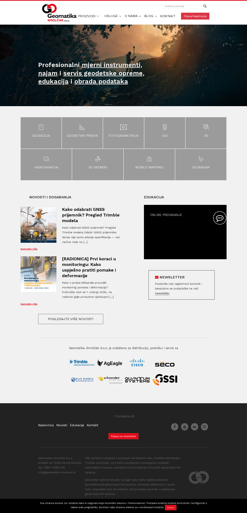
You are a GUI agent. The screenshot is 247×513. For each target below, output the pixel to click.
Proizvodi (87, 16)
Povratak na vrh (124, 415)
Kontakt (167, 16)
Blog (149, 16)
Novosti (61, 425)
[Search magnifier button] (205, 6)
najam (48, 73)
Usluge (111, 16)
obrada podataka (101, 81)
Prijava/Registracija (195, 16)
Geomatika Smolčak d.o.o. (59, 13)
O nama (132, 16)
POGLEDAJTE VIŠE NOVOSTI (70, 319)
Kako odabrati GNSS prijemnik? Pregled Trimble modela (91, 215)
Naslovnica (46, 425)
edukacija (53, 81)
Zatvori (170, 507)
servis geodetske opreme (103, 73)
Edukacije (77, 425)
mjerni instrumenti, (112, 65)
